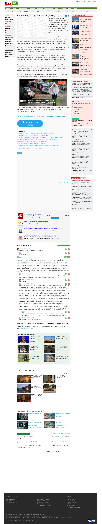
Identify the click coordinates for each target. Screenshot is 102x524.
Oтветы (7, 47)
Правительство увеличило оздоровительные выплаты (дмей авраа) (63, 415)
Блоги (75, 8)
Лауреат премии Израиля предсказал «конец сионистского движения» (81, 136)
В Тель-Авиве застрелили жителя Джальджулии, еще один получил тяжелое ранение (86, 73)
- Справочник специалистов (13, 504)
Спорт (69, 8)
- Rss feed (69, 504)
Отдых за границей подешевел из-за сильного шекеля (31, 143)
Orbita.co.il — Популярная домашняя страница (36, 221)
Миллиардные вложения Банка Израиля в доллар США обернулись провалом (37, 145)
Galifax (73, 152)
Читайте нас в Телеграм (31, 123)
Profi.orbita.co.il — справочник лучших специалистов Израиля (40, 228)
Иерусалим (68, 11)
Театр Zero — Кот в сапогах (59, 441)
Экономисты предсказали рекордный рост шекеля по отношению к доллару (37, 139)
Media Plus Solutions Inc (27, 520)
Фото (56, 8)
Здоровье (63, 8)
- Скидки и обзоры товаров (43, 505)
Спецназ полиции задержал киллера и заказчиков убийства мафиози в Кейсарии (82, 188)
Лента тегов (8, 21)
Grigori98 (74, 139)
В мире (14, 8)
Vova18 (73, 161)
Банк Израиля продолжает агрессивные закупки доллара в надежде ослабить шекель (39, 137)
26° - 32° (51, 11)
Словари (7, 28)
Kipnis (23, 274)
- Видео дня (9, 500)
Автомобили (8, 52)
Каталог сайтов (9, 45)
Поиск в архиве (9, 19)
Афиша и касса (9, 37)
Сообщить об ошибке (63, 182)
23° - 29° (62, 11)
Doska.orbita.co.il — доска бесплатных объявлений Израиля (40, 235)
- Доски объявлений (41, 500)
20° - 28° (77, 11)
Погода (38, 11)
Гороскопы (8, 35)
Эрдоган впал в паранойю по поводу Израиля (82, 171)
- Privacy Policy (71, 505)
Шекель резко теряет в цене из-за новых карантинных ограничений (35, 133)
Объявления (8, 41)
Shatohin (21, 248)
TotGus (23, 279)
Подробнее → (55, 218)
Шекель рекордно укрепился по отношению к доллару (31, 141)
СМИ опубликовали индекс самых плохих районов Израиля (34, 347)
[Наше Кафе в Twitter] (68, 15)
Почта (6, 30)
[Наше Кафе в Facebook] (66, 15)
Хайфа (55, 11)
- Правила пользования (73, 507)
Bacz (23, 252)
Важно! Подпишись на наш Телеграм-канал (42, 116)
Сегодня (7, 17)
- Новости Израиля (11, 499)
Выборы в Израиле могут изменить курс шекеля (82, 140)
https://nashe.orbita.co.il (37, 516)
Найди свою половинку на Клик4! (33, 214)
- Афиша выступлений (42, 502)
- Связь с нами (71, 500)
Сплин (26, 450)
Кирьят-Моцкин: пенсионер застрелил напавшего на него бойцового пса (82, 207)
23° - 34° (91, 11)
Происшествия (49, 8)
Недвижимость (9, 50)
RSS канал (7, 23)
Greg (20, 257)
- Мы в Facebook (71, 502)
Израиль (8, 8)
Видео (7, 56)
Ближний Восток (23, 8)
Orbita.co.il (8, 26)
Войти (94, 1)
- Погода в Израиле (41, 504)
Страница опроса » (77, 125)
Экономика (40, 8)
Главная (7, 15)
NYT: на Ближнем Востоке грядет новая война (61, 338)
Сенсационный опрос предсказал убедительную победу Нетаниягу (80, 183)
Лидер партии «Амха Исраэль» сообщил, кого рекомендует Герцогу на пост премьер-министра (81, 193)
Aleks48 (74, 131)
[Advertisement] (43, 471)
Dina (73, 156)
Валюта (26, 11)
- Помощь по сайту (72, 508)
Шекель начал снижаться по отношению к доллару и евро (32, 135)
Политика (32, 8)
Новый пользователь (87, 1)
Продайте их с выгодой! (53, 238)
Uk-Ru (73, 135)
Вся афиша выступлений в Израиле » (60, 433)
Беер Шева (82, 11)
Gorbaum (74, 165)
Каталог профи (9, 43)
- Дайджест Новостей (11, 502)
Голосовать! (76, 118)
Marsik (26, 311)
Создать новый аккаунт (27, 328)
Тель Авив (44, 11)
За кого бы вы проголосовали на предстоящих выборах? (81, 104)
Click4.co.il (8, 39)
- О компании (70, 499)
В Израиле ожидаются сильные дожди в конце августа (62, 347)
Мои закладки (8, 54)
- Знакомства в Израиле (42, 499)
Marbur (23, 317)
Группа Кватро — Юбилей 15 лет (60, 445)
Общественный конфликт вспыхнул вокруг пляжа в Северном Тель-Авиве (62, 356)
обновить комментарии (63, 245)
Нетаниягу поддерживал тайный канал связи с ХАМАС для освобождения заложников (82, 85)
